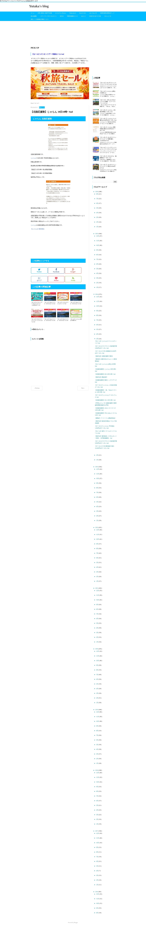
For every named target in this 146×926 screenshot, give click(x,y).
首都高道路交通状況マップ (107, 13)
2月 (97, 222)
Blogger (76, 922)
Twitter (39, 272)
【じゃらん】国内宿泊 (37, 229)
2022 (96, 527)
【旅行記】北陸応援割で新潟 (104, 356)
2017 (96, 831)
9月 (97, 250)
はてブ (39, 279)
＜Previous (36, 388)
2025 (96, 233)
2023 (96, 466)
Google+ (73, 272)
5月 (97, 208)
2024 (96, 294)
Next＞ (83, 388)
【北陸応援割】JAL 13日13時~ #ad (105, 400)
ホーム (32, 13)
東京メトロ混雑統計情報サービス (39, 19)
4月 (97, 212)
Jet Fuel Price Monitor (60, 13)
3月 (97, 217)
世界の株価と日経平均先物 (45, 13)
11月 (97, 240)
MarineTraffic (82, 13)
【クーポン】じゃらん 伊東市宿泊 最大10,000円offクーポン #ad (108, 129)
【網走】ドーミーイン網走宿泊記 (105, 418)
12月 (97, 236)
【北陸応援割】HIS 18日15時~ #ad (105, 374)
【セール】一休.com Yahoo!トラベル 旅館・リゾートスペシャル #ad (108, 101)
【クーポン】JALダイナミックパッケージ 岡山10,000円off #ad (108, 166)
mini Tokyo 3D (93, 13)
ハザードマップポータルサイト (48, 16)
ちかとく (83, 16)
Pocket (56, 280)
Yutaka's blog (39, 6)
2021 (96, 588)
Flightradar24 (72, 13)
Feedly (73, 280)
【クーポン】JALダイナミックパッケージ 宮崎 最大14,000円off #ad (108, 139)
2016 (96, 891)
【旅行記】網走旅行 (101, 377)
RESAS (62, 16)
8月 (97, 194)
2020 (96, 649)
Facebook (56, 272)
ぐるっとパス (107, 16)
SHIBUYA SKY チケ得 (95, 16)
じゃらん (33, 158)
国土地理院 (34, 16)
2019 (96, 709)
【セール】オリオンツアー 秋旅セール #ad (48, 54)
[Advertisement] (60, 34)
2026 (96, 191)
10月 (97, 245)
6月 (97, 203)
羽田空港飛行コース (72, 16)
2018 (96, 770)
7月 (97, 198)
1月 (97, 226)
